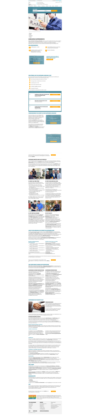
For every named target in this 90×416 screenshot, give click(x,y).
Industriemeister (47, 333)
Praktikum (30, 407)
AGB (29, 410)
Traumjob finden (54, 10)
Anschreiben (31, 380)
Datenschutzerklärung (44, 410)
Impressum (35, 410)
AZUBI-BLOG (50, 382)
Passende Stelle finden (49, 59)
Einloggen (57, 0)
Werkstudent (30, 406)
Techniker (31, 330)
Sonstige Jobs (30, 408)
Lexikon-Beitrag (35, 327)
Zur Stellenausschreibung (55, 94)
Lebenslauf (30, 379)
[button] (30, 33)
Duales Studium (31, 404)
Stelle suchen (53, 391)
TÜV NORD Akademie (57, 341)
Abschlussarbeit (31, 405)
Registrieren (60, 0)
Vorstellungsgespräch (32, 381)
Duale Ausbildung (31, 403)
